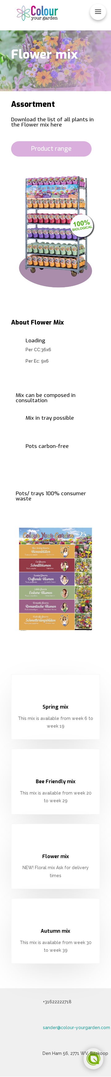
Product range (51, 149)
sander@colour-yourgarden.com (76, 1027)
